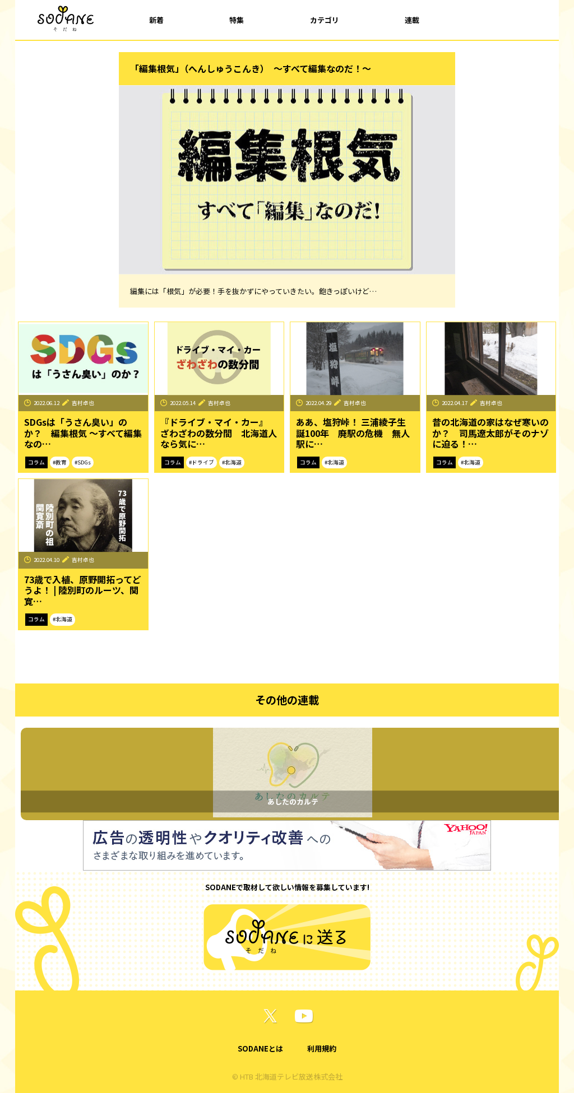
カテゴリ (324, 20)
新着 (156, 20)
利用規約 (321, 1048)
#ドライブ (201, 462)
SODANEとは (260, 1048)
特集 (236, 20)
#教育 (60, 462)
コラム (36, 462)
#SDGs (83, 462)
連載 (412, 20)
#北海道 (232, 462)
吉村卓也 (83, 403)
